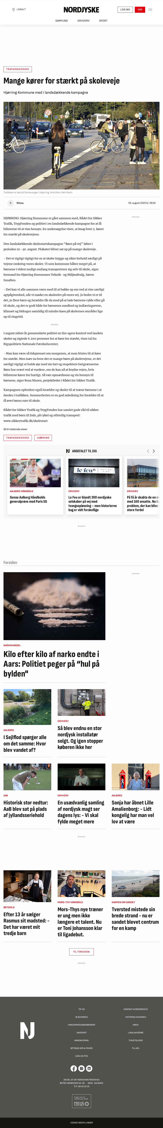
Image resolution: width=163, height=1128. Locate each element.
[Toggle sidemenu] (150, 10)
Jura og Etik (81, 1056)
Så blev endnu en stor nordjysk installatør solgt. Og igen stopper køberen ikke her (80, 737)
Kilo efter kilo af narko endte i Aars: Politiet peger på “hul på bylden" (52, 664)
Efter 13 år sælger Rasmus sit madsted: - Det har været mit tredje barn (27, 924)
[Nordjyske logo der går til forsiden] (81, 10)
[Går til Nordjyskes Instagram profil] (81, 1068)
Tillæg (135, 1048)
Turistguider (136, 1040)
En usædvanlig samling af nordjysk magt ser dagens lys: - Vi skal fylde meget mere (81, 812)
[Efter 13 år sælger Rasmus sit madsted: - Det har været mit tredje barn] (27, 886)
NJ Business (81, 1017)
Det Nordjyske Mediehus (86, 1079)
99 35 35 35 (83, 1086)
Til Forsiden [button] (81, 951)
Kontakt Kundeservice (136, 1009)
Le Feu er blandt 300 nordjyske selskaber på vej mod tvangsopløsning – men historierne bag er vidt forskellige (92, 503)
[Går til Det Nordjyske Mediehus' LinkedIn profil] (89, 1068)
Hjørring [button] (43, 437)
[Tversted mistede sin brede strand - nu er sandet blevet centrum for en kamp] (135, 883)
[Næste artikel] (154, 451)
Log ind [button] (125, 9)
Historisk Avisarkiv (135, 1017)
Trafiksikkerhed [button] (17, 69)
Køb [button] (140, 9)
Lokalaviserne (135, 1032)
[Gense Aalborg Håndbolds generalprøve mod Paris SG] (35, 473)
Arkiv (135, 1024)
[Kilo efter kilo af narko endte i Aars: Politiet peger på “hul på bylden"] (54, 606)
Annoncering (81, 1040)
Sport (103, 20)
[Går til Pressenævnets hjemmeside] (81, 1101)
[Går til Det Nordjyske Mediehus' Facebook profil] (74, 1068)
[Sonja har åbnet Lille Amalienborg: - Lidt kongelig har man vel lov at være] (135, 777)
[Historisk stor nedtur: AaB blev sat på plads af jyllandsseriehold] (27, 777)
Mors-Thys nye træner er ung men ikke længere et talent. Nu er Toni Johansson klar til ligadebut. (80, 922)
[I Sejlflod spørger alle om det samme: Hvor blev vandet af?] (27, 707)
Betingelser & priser (82, 1048)
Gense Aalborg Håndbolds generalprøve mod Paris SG (28, 499)
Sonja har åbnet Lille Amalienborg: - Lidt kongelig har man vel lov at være (133, 812)
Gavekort (82, 1032)
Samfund (61, 20)
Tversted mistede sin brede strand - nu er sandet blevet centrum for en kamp (135, 919)
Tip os (81, 1009)
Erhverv (84, 20)
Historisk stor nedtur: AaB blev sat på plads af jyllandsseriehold (26, 809)
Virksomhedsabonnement (81, 1024)
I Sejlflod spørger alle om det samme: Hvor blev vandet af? (25, 743)
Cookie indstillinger (81, 1122)
